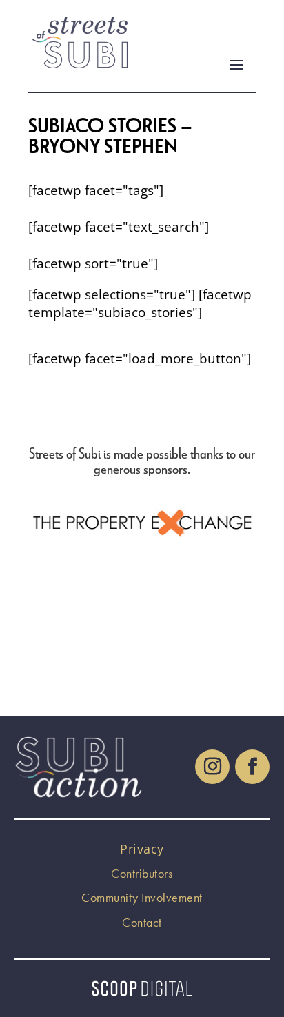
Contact (142, 922)
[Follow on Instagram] (212, 766)
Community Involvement (142, 897)
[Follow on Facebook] (252, 766)
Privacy (142, 848)
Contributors (141, 873)
